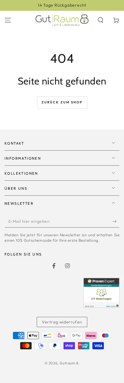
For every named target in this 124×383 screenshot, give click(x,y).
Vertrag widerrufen (62, 322)
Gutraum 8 (69, 363)
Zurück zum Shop (62, 102)
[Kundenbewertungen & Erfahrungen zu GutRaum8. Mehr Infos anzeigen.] (101, 305)
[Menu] (8, 20)
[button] (100, 20)
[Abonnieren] (116, 221)
